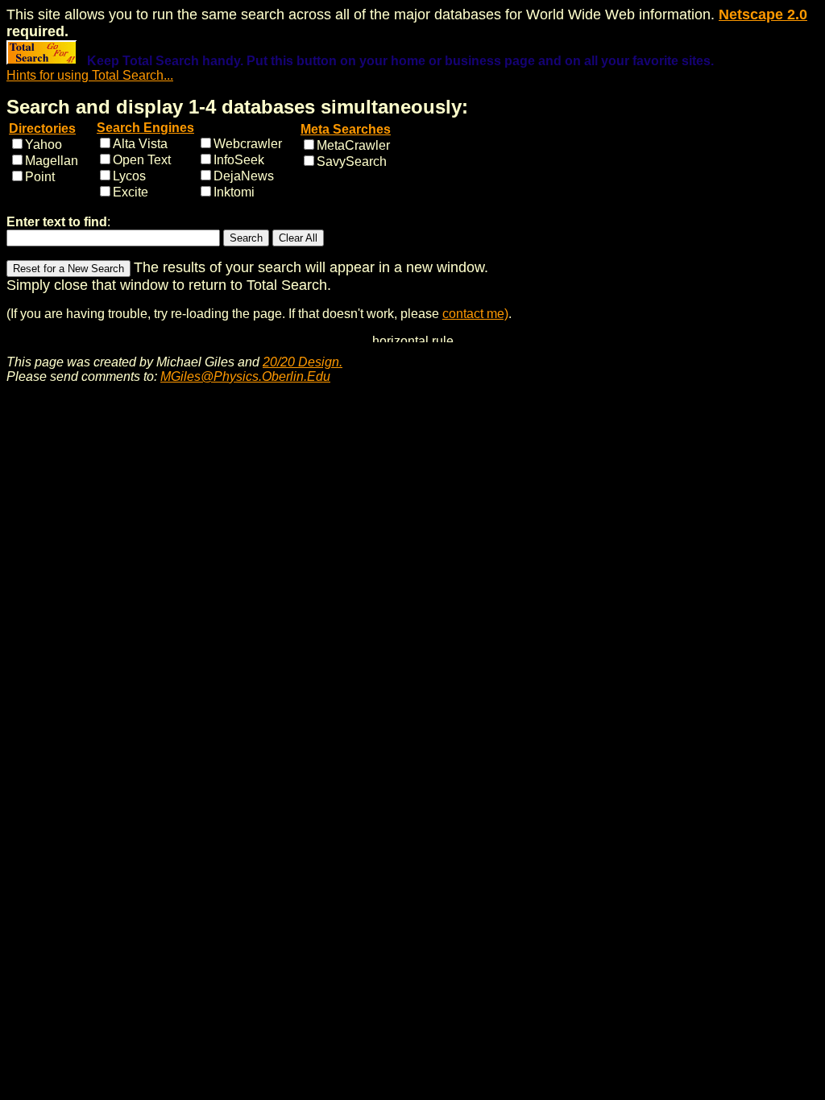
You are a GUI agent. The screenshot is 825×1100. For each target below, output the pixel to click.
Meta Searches (346, 129)
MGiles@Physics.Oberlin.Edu (245, 376)
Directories (42, 128)
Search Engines (145, 127)
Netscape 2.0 (763, 14)
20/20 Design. (302, 362)
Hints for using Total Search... (89, 75)
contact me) (475, 313)
